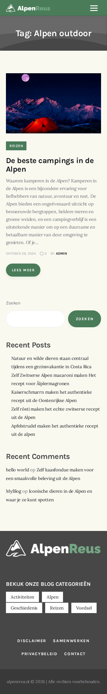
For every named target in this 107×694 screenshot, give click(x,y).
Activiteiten (22, 597)
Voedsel (84, 608)
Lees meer (23, 270)
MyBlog (13, 491)
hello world (17, 470)
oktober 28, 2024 (21, 253)
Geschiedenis (24, 608)
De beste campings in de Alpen (50, 165)
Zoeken (13, 303)
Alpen (52, 597)
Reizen (16, 146)
